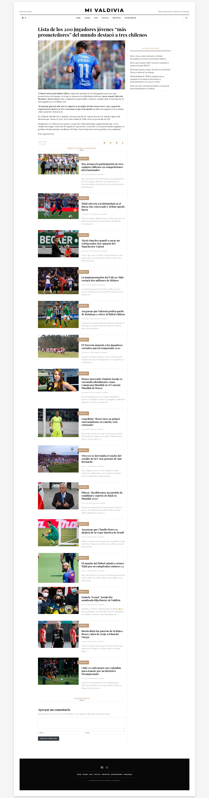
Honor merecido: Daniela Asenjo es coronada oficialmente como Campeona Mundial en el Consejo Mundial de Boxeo (102, 383)
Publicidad (128, 774)
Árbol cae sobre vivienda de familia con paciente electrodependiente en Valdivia (149, 87)
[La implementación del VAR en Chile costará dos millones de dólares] (58, 280)
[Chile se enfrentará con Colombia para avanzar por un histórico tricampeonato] (58, 671)
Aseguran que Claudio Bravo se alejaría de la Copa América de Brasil (103, 531)
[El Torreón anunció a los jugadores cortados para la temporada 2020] (58, 346)
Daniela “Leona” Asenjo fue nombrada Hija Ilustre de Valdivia (101, 598)
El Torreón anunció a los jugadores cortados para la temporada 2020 (102, 346)
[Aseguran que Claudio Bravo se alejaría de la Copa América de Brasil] (58, 532)
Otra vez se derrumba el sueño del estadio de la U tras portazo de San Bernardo (102, 458)
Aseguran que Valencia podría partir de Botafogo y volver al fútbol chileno (103, 313)
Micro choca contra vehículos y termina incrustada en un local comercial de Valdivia (148, 57)
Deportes (117, 18)
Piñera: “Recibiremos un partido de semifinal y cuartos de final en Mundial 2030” (102, 495)
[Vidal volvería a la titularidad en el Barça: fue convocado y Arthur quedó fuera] (58, 206)
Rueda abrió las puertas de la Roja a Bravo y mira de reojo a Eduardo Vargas (102, 634)
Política (105, 18)
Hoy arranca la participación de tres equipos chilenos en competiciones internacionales (102, 167)
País (96, 18)
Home (78, 18)
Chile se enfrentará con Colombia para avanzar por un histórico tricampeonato (101, 671)
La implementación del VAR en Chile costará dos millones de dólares (103, 279)
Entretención (130, 18)
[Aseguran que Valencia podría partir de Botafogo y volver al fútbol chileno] (58, 314)
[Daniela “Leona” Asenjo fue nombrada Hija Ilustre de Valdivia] (58, 600)
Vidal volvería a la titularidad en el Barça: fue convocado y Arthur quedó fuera (103, 206)
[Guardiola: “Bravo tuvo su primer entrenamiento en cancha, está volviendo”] (58, 422)
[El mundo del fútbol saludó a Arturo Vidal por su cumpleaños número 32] (58, 568)
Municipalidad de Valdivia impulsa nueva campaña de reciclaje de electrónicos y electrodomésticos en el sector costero (147, 79)
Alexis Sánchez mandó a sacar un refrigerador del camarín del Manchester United (101, 243)
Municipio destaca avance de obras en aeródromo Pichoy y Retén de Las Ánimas (150, 71)
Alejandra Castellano (97, 174)
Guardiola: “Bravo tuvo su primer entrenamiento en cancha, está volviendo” (101, 421)
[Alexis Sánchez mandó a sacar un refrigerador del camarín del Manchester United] (58, 243)
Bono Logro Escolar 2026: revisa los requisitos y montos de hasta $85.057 (149, 64)
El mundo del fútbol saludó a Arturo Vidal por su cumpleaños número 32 (103, 565)
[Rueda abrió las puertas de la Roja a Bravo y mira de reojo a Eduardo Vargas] (58, 634)
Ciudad (87, 18)
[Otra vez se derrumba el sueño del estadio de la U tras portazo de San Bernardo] (58, 459)
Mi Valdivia (104, 10)
